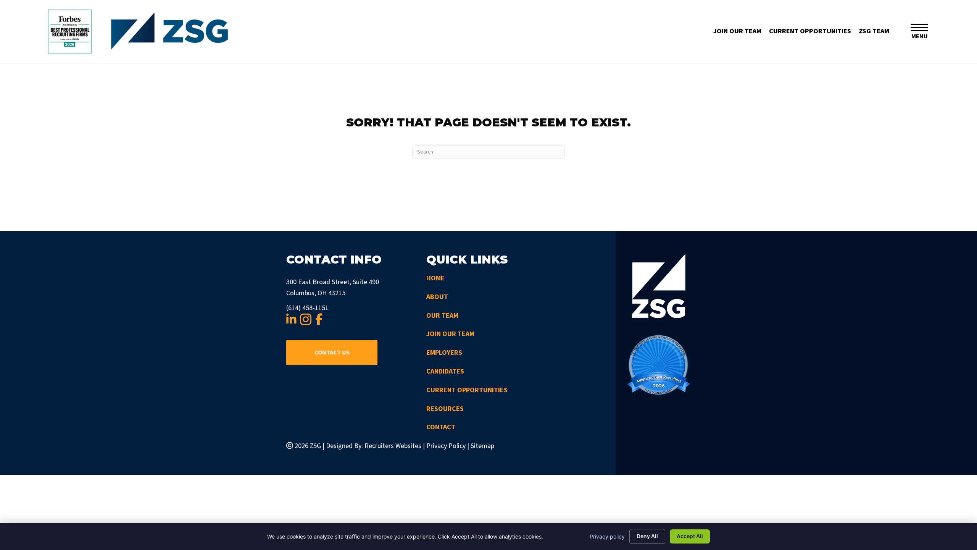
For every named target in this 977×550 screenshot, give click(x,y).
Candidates (445, 371)
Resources (445, 409)
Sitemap (482, 446)
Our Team (442, 315)
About (437, 297)
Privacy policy (607, 536)
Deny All (647, 536)
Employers (444, 353)
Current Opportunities (467, 390)
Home (435, 278)
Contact (440, 427)
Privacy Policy (446, 446)
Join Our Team (450, 334)
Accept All (690, 536)
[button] (331, 352)
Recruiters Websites (392, 446)
